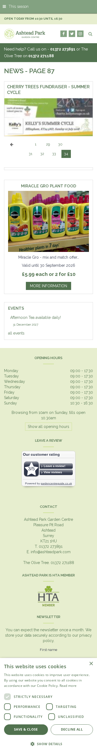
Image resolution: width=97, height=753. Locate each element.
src (90, 33)
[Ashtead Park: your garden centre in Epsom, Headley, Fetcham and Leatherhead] (25, 33)
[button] (48, 744)
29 (48, 144)
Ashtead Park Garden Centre (48, 519)
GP (80, 34)
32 (42, 154)
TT (72, 34)
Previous (11, 148)
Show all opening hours (48, 426)
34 (66, 154)
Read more (68, 685)
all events (16, 333)
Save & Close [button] (26, 729)
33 (54, 154)
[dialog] (48, 705)
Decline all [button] (72, 729)
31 (30, 154)
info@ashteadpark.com (51, 552)
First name (48, 650)
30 (60, 144)
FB (63, 34)
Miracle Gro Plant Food (48, 186)
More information (48, 286)
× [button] (91, 664)
